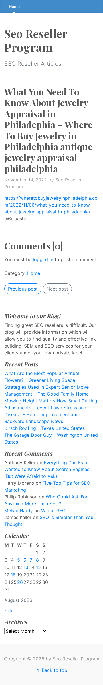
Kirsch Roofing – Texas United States (44, 428)
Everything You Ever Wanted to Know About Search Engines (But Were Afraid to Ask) (46, 469)
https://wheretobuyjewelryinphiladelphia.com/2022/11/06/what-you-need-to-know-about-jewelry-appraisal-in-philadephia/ (51, 205)
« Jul (9, 610)
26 (20, 582)
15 (38, 567)
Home (14, 6)
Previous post (23, 289)
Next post (57, 289)
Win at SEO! (54, 510)
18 (13, 575)
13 (25, 567)
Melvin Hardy (18, 510)
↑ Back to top (51, 670)
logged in (43, 259)
